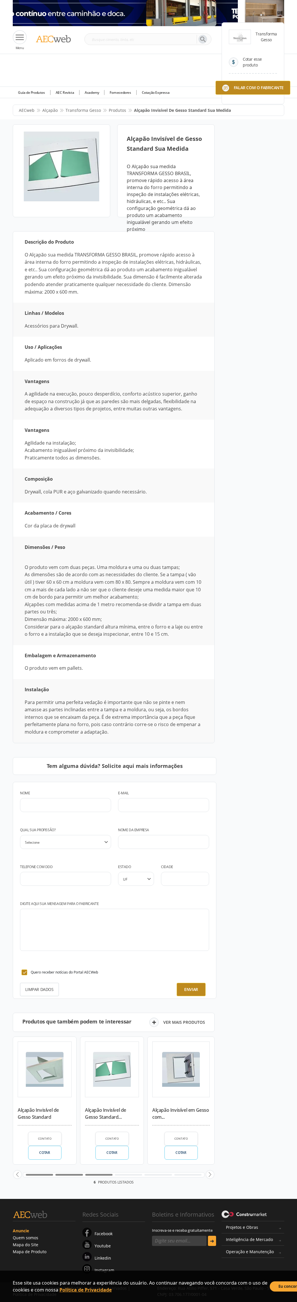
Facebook (104, 1233)
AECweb (27, 110)
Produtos (117, 110)
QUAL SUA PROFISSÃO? (37, 829)
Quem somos (25, 1237)
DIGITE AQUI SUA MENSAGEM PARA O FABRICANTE (59, 903)
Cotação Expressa (156, 92)
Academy (92, 92)
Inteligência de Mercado (249, 1239)
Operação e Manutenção (250, 1251)
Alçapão (50, 110)
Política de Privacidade (85, 1290)
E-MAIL (123, 793)
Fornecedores (120, 92)
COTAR (44, 1152)
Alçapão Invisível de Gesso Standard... (105, 1113)
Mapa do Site (25, 1244)
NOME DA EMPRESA (133, 829)
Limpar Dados (39, 989)
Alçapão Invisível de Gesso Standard (38, 1113)
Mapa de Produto (29, 1251)
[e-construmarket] (244, 1214)
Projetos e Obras (242, 1227)
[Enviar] (212, 1241)
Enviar (191, 989)
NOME (25, 793)
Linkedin (103, 1258)
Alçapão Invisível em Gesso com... (180, 1113)
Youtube (103, 1246)
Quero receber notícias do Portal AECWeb (64, 972)
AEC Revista (65, 92)
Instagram (104, 1270)
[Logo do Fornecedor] (240, 37)
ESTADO (124, 866)
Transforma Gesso (83, 110)
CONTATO (45, 1138)
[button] (17, 1174)
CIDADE (167, 866)
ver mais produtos (184, 1022)
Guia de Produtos (31, 92)
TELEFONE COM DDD (36, 866)
